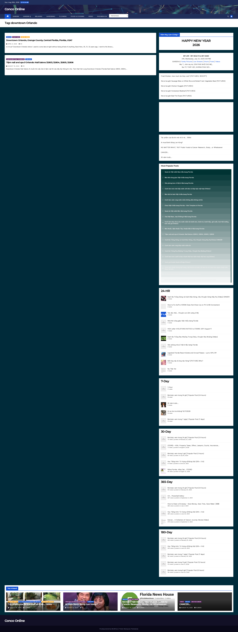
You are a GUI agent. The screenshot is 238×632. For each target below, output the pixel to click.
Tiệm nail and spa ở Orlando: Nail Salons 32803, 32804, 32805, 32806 (39, 62)
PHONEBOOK (102, 16)
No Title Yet (172, 369)
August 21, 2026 (73, 607)
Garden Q (27, 16)
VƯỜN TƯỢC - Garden (47, 601)
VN (21, 44)
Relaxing (38, 16)
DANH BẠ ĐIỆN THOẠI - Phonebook (15, 59)
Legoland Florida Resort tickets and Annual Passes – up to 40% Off (192, 353)
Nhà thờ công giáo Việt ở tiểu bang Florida (183, 321)
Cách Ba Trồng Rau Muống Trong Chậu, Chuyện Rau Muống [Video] (193, 337)
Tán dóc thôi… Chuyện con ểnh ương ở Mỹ (183, 313)
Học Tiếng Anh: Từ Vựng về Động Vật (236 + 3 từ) (186, 461)
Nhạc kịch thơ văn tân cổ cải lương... (76, 601)
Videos (217, 61)
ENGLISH (9, 37)
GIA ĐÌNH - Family (12, 601)
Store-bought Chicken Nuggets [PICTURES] (177, 86)
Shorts (206, 61)
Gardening (50, 16)
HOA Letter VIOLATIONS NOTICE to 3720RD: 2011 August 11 (190, 329)
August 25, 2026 (16, 607)
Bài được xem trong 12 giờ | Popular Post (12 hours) (186, 562)
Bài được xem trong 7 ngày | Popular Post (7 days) (186, 419)
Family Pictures (186, 61)
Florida (27, 607)
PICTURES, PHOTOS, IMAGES (26, 601)
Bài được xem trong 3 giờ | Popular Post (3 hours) (186, 453)
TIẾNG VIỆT (28, 59)
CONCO (182, 601)
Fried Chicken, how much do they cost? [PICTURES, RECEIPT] (184, 76)
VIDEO (90, 16)
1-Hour (170, 387)
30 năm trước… (166, 157)
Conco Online (15, 9)
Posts (212, 61)
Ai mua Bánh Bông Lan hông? (172, 142)
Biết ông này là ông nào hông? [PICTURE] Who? (185, 361)
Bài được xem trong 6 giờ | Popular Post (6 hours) (186, 570)
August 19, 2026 (130, 607)
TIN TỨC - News (25, 37)
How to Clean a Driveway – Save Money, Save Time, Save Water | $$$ (193, 504)
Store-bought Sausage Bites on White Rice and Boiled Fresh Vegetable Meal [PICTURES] (193, 81)
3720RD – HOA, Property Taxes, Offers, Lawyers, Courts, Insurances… (193, 445)
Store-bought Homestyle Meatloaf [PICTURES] (178, 91)
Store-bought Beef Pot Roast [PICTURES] (176, 96)
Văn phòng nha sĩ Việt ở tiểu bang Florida (183, 345)
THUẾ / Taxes (16, 37)
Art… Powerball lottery (176, 496)
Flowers (63, 16)
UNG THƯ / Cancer (133, 599)
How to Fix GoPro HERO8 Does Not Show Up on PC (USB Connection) (194, 305)
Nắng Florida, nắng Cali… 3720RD (180, 469)
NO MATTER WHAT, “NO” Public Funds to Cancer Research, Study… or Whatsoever (192, 147)
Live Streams (198, 61)
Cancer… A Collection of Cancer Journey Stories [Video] (188, 520)
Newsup (126, 629)
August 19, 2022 (14, 66)
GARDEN (16, 16)
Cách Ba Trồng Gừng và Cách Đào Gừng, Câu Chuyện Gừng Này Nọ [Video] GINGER (198, 297)
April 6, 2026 (12, 44)
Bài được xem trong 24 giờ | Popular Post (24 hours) (187, 395)
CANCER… (165, 152)
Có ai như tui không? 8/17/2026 (179, 411)
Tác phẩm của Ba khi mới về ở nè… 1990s (176, 137)
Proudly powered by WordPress (109, 629)
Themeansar (134, 629)
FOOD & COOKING (77, 16)
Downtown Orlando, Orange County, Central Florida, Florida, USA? (39, 40)
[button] (228, 16)
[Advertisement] (196, 117)
